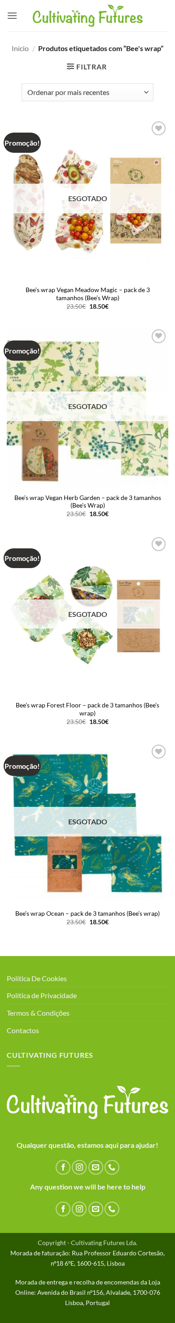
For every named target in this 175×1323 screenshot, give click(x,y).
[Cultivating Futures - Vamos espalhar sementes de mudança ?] (88, 15)
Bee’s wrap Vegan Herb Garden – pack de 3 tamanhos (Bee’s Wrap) (87, 501)
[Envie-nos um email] (95, 1167)
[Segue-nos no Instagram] (79, 1167)
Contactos (23, 1030)
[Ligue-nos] (112, 1167)
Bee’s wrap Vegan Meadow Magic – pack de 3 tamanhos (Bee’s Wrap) (88, 294)
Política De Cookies (37, 978)
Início (20, 48)
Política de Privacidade (42, 995)
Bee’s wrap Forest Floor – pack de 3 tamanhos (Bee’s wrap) (87, 709)
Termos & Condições (38, 1012)
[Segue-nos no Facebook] (63, 1167)
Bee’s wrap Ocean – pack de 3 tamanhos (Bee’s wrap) (87, 913)
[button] (12, 15)
